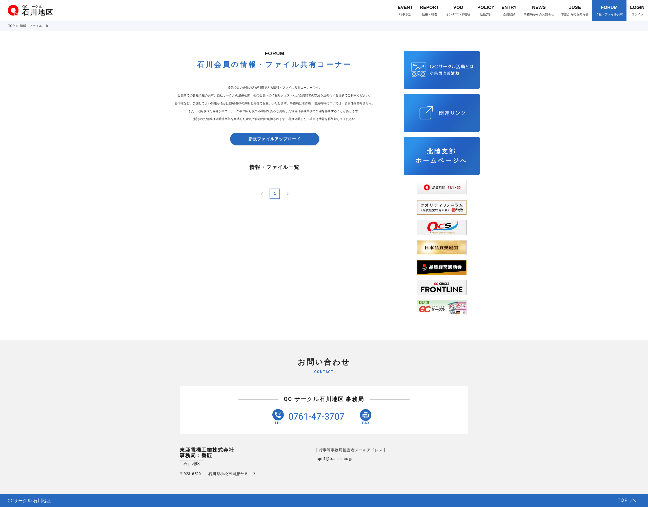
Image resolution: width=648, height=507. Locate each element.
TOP (11, 25)
